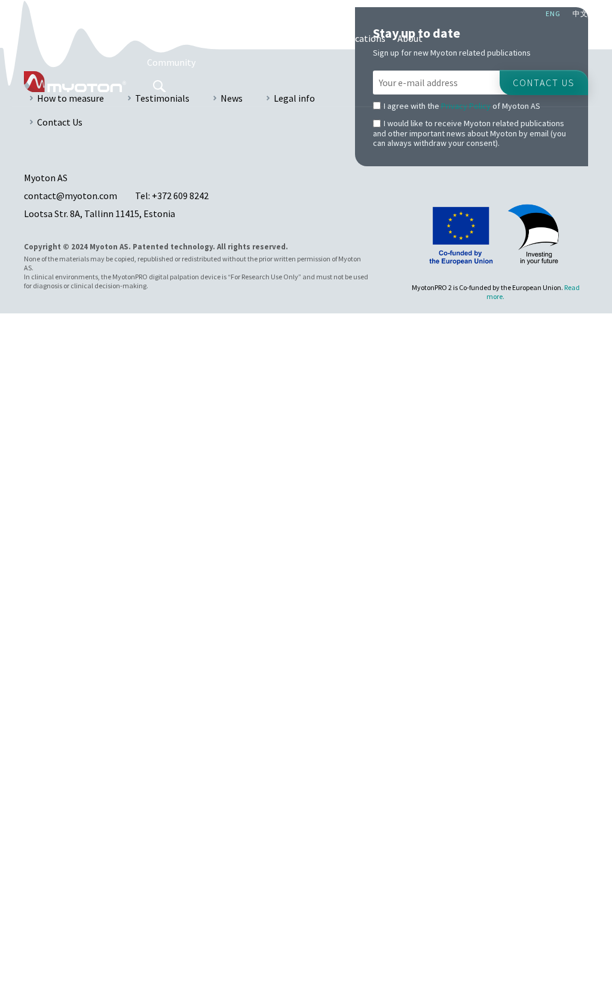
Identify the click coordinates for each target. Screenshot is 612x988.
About (410, 38)
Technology (235, 38)
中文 (580, 13)
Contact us (544, 83)
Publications (359, 38)
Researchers (296, 38)
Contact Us (59, 122)
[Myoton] (75, 81)
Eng (553, 13)
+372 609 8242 (180, 196)
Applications (173, 38)
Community (171, 62)
